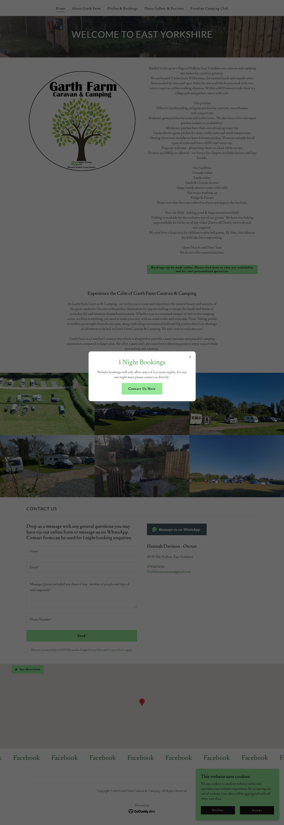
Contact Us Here (142, 389)
